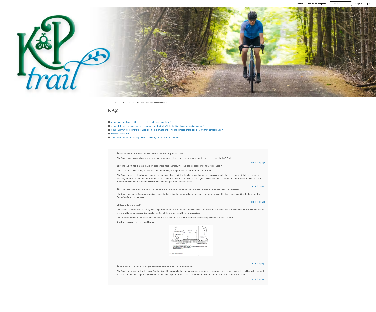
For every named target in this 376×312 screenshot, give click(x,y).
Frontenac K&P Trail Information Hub (152, 102)
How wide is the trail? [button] (120, 133)
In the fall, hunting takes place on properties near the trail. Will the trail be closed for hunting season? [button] (157, 126)
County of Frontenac (127, 102)
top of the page (258, 163)
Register (368, 3)
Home (114, 102)
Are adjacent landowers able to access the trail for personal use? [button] (140, 122)
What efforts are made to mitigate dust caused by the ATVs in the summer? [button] (145, 137)
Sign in (358, 3)
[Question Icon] (109, 122)
